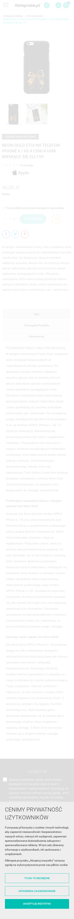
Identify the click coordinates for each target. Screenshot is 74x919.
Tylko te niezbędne (37, 878)
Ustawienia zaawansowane (37, 891)
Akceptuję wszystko (37, 903)
